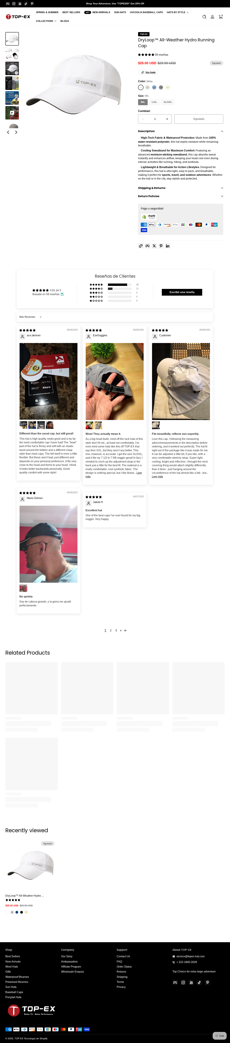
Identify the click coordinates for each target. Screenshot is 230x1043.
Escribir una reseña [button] (182, 292)
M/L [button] (143, 102)
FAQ (119, 961)
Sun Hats (11, 987)
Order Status (124, 966)
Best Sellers (12, 956)
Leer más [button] (157, 476)
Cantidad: (144, 111)
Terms (120, 981)
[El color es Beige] (26, 912)
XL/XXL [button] (168, 102)
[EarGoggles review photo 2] (90, 425)
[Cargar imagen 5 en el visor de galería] (12, 98)
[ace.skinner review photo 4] (41, 425)
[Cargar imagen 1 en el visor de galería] (12, 39)
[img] (27, 330)
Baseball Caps (14, 992)
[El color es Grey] (12, 912)
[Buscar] (204, 17)
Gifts (8, 971)
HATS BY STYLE (176, 12)
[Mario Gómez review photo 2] (23, 588)
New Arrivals (13, 961)
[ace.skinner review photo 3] (32, 425)
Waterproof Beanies (17, 976)
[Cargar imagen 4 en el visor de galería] (12, 83)
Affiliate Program (71, 966)
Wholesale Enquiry (72, 971)
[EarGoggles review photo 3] (98, 425)
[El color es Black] (21, 912)
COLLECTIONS (44, 21)
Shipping (122, 976)
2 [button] (110, 630)
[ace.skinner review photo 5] (50, 425)
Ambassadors (69, 961)
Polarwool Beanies (16, 981)
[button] (204, 16)
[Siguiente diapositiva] (16, 132)
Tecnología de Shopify (35, 1038)
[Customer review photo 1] (181, 381)
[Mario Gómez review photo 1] (48, 544)
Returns (121, 971)
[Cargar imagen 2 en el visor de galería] (12, 53)
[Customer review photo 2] (156, 425)
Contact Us (123, 956)
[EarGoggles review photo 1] (115, 381)
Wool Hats (11, 966)
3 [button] (116, 630)
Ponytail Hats (13, 997)
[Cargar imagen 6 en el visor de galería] (12, 127)
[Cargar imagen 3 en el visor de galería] (12, 68)
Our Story (66, 956)
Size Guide (150, 72)
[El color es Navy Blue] (16, 912)
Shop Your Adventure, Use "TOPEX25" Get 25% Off (115, 3)
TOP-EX (143, 34)
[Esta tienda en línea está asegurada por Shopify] (149, 219)
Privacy (121, 987)
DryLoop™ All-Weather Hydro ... (24, 895)
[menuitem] (31, 956)
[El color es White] (7, 912)
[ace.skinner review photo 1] (48, 381)
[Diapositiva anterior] (8, 132)
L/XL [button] (154, 102)
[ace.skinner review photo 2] (23, 425)
